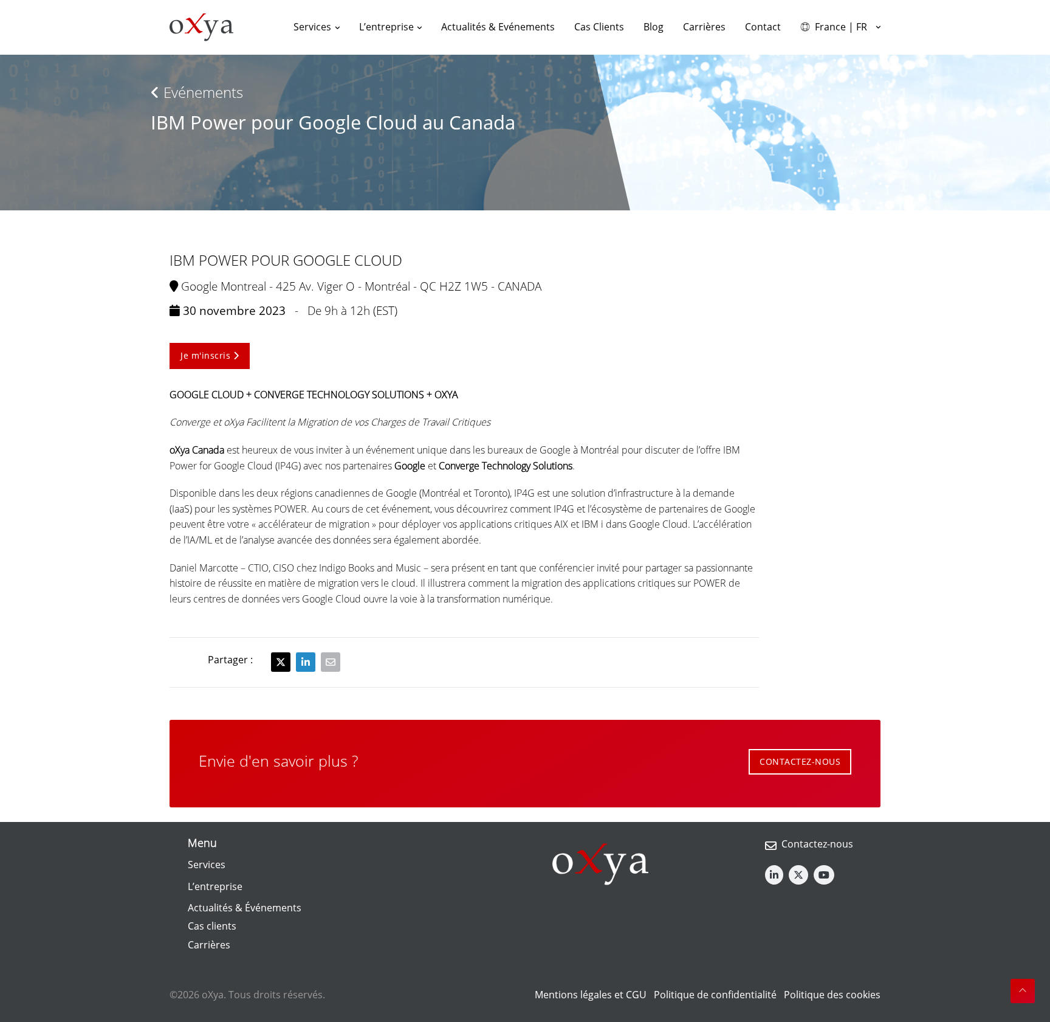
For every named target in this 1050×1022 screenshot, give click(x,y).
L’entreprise (215, 886)
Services (206, 864)
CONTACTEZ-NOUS (800, 761)
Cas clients (212, 926)
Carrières (209, 944)
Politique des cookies (832, 994)
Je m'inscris (206, 355)
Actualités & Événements (244, 907)
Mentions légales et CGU (591, 994)
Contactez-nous (817, 844)
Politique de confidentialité (715, 994)
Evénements (201, 92)
